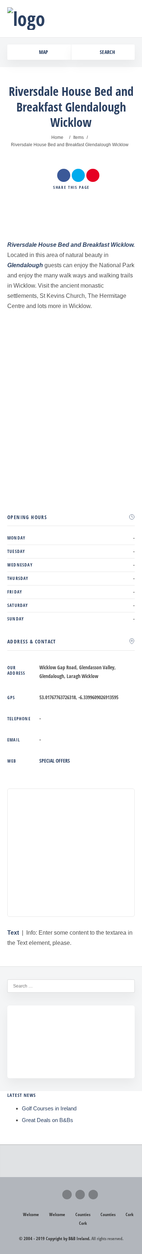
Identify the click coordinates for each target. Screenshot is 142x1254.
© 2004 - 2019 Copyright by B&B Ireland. (54, 1238)
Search (107, 51)
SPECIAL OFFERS (54, 760)
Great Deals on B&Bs (47, 1120)
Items (78, 137)
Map (43, 51)
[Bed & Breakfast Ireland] (26, 18)
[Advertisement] (71, 280)
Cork (130, 1214)
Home (57, 137)
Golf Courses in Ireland (49, 1108)
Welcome (31, 1214)
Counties (82, 1214)
